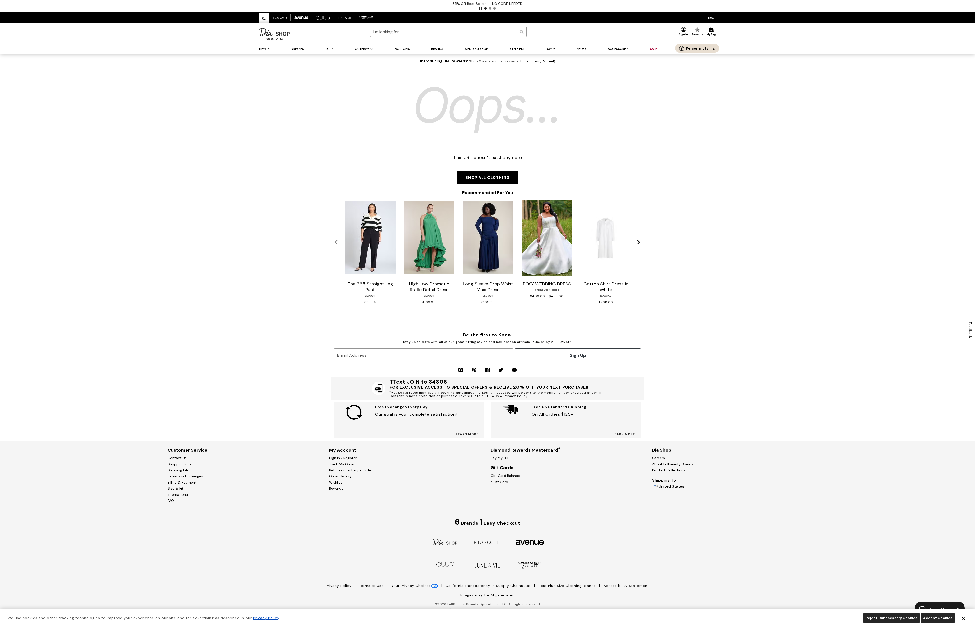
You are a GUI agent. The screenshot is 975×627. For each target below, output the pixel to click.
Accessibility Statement (626, 586)
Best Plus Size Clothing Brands (568, 586)
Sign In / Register (343, 458)
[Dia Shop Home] (274, 34)
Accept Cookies (937, 618)
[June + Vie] (487, 565)
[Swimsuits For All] (529, 564)
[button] (480, 8)
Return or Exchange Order (350, 470)
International (178, 494)
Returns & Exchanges (185, 476)
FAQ (171, 500)
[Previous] (336, 242)
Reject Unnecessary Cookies (891, 618)
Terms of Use (372, 586)
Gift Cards (502, 468)
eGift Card (499, 482)
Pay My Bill (499, 458)
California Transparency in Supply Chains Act (489, 586)
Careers (658, 458)
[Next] (638, 242)
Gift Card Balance (505, 475)
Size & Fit (175, 488)
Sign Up (578, 355)
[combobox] (448, 32)
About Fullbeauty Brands (672, 464)
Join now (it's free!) (539, 61)
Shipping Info (178, 470)
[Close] (963, 618)
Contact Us (177, 458)
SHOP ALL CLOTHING (487, 177)
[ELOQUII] (488, 541)
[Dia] (445, 541)
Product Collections (668, 470)
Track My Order (342, 464)
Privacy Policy (339, 586)
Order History (340, 476)
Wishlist (335, 482)
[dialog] (711, 17)
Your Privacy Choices (411, 586)
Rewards (336, 488)
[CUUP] (445, 564)
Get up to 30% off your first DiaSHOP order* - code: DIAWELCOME (677, 3)
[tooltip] (264, 18)
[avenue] (530, 542)
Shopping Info (179, 464)
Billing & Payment (182, 482)
